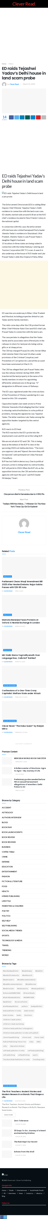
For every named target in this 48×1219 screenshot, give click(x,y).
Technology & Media (12, 940)
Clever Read (14, 84)
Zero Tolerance (21, 1120)
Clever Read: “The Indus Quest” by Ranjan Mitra (23, 727)
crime (5, 857)
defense (5, 862)
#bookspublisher (37, 988)
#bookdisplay (27, 971)
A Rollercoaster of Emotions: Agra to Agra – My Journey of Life (30, 769)
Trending (6, 950)
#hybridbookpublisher (11, 997)
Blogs (5, 822)
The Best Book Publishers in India (16, 1059)
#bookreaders (8, 979)
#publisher (7, 1002)
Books (11, 1190)
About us (39, 1193)
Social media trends (12, 930)
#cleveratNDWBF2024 (11, 993)
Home (4, 64)
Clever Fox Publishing (23, 1180)
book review (29, 1010)
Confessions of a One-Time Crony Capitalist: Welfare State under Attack (21, 692)
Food (4, 886)
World (5, 955)
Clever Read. (24, 4)
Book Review (8, 837)
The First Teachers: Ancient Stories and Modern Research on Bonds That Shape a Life (23, 1094)
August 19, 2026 (20, 1124)
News (21, 1193)
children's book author (12, 1019)
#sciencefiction (21, 1002)
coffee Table (8, 852)
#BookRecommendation (26, 979)
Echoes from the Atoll (24, 1151)
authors (25, 1006)
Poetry (5, 911)
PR (5, 1193)
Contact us (29, 1193)
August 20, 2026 (20, 1101)
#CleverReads (29, 993)
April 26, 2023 (19, 790)
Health (5, 891)
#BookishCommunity (11, 975)
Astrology (7, 812)
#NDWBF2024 (29, 997)
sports (35, 1055)
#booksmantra (22, 988)
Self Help (6, 921)
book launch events (12, 832)
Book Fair (7, 827)
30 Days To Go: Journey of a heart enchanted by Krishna (30, 1131)
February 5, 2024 (21, 761)
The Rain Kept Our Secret (25, 1141)
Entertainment (9, 871)
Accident (6, 807)
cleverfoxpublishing (11, 1037)
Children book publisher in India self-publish (20, 1033)
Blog (3, 1196)
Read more (8, 1115)
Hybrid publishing (11, 896)
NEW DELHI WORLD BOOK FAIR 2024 (30, 758)
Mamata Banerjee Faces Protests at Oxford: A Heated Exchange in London (21, 621)
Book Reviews (10, 685)
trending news (38, 1059)
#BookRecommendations (12, 984)
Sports (5, 935)
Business (6, 847)
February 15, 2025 (21, 697)
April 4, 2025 (19, 591)
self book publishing (35, 1050)
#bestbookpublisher (11, 971)
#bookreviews (8, 988)
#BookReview (31, 984)
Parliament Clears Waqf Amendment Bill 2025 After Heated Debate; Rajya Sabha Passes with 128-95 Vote (22, 584)
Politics (11, 64)
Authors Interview (11, 817)
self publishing (9, 925)
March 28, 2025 (20, 626)
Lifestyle (6, 901)
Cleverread (11, 1180)
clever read (39, 1037)
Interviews (12, 1193)
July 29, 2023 (19, 774)
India (31, 1042)
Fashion (6, 876)
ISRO (38, 1042)
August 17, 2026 (20, 1145)
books (19, 1015)
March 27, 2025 (20, 661)
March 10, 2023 (29, 84)
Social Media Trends (37, 1190)
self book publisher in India (13, 1050)
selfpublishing (23, 1055)
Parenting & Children (12, 906)
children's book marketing (13, 1024)
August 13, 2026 (20, 1155)
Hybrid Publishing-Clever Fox (14, 1042)
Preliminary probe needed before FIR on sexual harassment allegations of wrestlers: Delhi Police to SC (29, 783)
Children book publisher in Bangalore (18, 1028)
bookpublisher (36, 1006)
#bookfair (39, 971)
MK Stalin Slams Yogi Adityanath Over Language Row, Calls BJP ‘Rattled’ (21, 656)
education (7, 867)
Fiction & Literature (12, 881)
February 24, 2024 (21, 732)
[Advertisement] (24, 34)
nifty (5, 1046)
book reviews (8, 1015)
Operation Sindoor (17, 1046)
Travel (5, 945)
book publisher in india (12, 1010)
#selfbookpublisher (10, 1006)
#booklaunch (27, 975)
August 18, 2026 (20, 1136)
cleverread (26, 1037)
